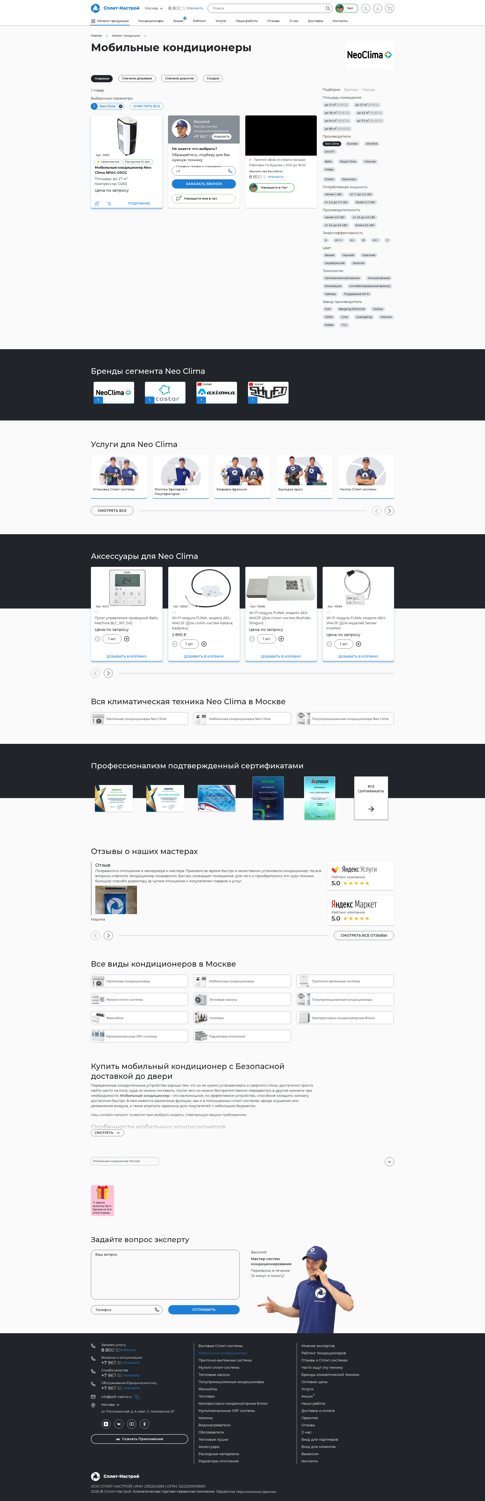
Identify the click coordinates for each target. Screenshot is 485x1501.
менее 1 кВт (333, 194)
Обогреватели (211, 1432)
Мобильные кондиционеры (223, 1353)
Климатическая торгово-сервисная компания (173, 1491)
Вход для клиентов (318, 1447)
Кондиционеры (151, 21)
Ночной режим (379, 278)
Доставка (315, 21)
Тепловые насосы (214, 1375)
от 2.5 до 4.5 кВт (364, 217)
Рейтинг (199, 21)
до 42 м (369, 112)
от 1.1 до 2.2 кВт (361, 194)
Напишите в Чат (274, 187)
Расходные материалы (219, 1454)
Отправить (203, 1310)
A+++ (338, 240)
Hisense (370, 161)
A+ (352, 240)
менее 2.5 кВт (334, 217)
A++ (375, 240)
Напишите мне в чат (200, 198)
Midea (329, 169)
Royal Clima (348, 161)
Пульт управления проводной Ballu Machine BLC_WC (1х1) (126, 620)
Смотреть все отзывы (364, 935)
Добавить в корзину (127, 656)
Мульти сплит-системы (219, 1367)
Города (368, 90)
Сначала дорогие (179, 78)
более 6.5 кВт (365, 225)
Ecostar (352, 143)
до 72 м (369, 120)
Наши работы (247, 21)
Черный (348, 255)
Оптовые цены (314, 1382)
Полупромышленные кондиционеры (231, 1382)
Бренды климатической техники (330, 1375)
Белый (329, 255)
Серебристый (334, 263)
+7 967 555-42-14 (120, 1388)
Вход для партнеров (319, 1439)
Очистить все (146, 106)
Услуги (221, 21)
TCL (344, 325)
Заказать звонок (204, 184)
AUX (328, 309)
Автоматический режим (342, 278)
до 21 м (336, 105)
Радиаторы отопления (219, 1461)
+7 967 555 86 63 (211, 136)
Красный (368, 255)
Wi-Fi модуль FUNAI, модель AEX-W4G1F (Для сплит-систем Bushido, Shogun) (280, 618)
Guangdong (364, 317)
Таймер (330, 294)
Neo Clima (332, 143)
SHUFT (330, 151)
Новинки (102, 78)
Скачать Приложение (142, 1439)
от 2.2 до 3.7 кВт (336, 202)
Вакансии (310, 1454)
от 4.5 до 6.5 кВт (336, 225)
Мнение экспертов (318, 1346)
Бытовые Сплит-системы (221, 1346)
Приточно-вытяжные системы (225, 1360)
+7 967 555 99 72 (119, 1375)
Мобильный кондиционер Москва (116, 1161)
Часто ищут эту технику (322, 1367)
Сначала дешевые (137, 78)
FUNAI (329, 179)
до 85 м (337, 128)
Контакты (340, 21)
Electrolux (349, 179)
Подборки (331, 90)
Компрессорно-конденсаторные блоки (233, 1403)
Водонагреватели (215, 1425)
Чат (349, 8)
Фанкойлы (208, 1389)
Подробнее (139, 203)
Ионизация (333, 286)
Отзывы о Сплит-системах (324, 1360)
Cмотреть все (112, 511)
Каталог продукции (113, 21)
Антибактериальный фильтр (370, 286)
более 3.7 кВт (365, 202)
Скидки (213, 78)
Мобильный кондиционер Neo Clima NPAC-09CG (123, 170)
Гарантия (309, 1418)
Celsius (378, 309)
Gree (344, 317)
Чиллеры (207, 1396)
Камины (206, 1418)
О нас (293, 21)
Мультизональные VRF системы (227, 1411)
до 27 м (367, 105)
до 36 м (337, 112)
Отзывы (273, 21)
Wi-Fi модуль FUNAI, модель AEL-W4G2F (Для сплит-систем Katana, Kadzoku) (202, 623)
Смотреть (104, 1133)
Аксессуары (209, 1447)
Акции (179, 20)
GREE (329, 317)
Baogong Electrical (352, 309)
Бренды (351, 90)
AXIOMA (371, 143)
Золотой (358, 263)
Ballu (328, 161)
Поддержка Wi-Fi (356, 294)
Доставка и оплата (318, 1411)
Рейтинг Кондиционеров (323, 1353)
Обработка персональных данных (246, 1492)
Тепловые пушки (213, 1439)
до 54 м (337, 120)
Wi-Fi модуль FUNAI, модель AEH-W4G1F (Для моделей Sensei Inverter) (356, 623)
